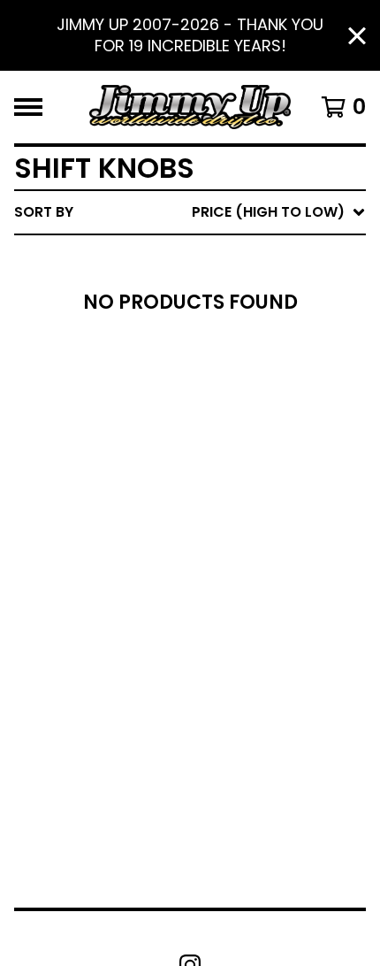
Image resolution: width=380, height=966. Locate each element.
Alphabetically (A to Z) (257, 343)
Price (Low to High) (242, 456)
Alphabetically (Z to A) (257, 371)
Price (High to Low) (242, 484)
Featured (201, 258)
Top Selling (210, 314)
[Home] (190, 107)
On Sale (195, 286)
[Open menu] (28, 107)
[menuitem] (190, 212)
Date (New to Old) (237, 399)
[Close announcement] (357, 36)
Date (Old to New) (237, 428)
